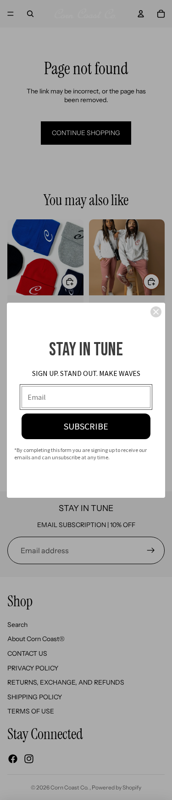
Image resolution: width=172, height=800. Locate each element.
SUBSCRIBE (86, 426)
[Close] (155, 311)
